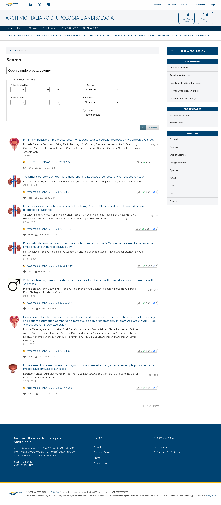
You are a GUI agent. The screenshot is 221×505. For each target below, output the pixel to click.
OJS (54, 455)
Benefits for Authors (180, 75)
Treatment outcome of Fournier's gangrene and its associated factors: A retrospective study (83, 176)
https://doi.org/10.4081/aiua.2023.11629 (49, 350)
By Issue (88, 110)
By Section (89, 97)
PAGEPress (51, 451)
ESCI (172, 193)
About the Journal (20, 35)
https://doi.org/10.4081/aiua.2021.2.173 (48, 228)
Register (200, 4)
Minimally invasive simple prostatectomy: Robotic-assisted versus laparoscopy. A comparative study (88, 139)
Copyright (203, 35)
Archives (163, 35)
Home (12, 50)
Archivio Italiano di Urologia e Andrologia (60, 18)
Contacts (171, 4)
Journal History (75, 35)
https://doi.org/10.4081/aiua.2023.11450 (49, 265)
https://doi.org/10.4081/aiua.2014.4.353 (49, 387)
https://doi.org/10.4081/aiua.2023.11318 (49, 191)
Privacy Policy (210, 496)
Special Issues (182, 35)
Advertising (100, 462)
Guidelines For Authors (167, 452)
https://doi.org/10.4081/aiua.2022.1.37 (48, 162)
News (184, 4)
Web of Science (178, 154)
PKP (40, 455)
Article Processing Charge (183, 98)
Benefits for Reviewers (181, 115)
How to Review (177, 122)
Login (212, 4)
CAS (172, 185)
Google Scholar (178, 162)
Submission (160, 447)
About (97, 447)
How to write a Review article (184, 90)
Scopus (174, 147)
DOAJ (173, 178)
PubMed (174, 139)
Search (157, 4)
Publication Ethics (48, 35)
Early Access (123, 35)
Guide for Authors (179, 67)
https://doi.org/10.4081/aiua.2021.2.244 (49, 302)
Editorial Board (100, 35)
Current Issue (144, 35)
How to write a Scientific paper (186, 83)
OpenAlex (175, 170)
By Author (89, 85)
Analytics (174, 201)
